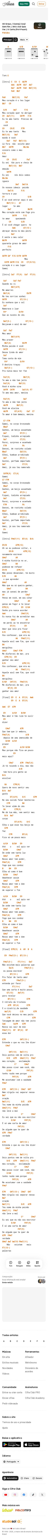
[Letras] (7, 1510)
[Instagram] (14, 1495)
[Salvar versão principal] (15, 39)
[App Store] (31, 1444)
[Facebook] (24, 1495)
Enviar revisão (7, 1283)
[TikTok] (33, 1495)
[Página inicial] (8, 4)
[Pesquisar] (33, 4)
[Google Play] (11, 1444)
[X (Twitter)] (42, 1495)
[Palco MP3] (23, 1510)
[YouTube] (5, 1495)
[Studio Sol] (12, 1521)
